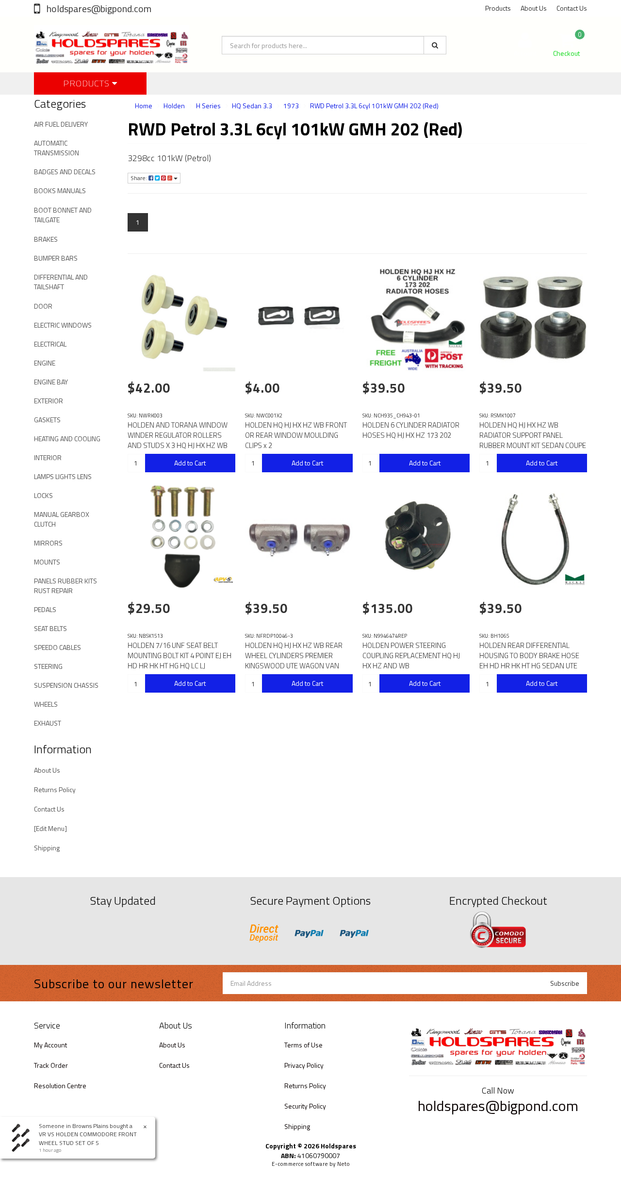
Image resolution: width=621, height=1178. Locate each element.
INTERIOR (48, 457)
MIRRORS (48, 543)
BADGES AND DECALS (65, 171)
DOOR (43, 306)
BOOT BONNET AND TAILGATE (63, 215)
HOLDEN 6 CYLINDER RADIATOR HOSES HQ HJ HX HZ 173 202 (410, 430)
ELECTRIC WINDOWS (63, 325)
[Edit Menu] (50, 828)
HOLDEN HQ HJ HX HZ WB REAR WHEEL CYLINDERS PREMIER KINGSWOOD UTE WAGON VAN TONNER (294, 660)
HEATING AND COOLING (67, 438)
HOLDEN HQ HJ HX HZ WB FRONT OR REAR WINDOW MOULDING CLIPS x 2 (296, 435)
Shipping (47, 848)
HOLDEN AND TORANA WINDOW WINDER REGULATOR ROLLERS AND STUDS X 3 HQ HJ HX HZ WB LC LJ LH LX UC (178, 440)
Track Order (51, 1065)
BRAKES (46, 239)
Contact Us (571, 8)
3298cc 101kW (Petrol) (169, 158)
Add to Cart (190, 463)
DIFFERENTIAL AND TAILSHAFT (61, 282)
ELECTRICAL (50, 344)
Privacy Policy (304, 1065)
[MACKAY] (575, 579)
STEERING (48, 666)
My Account (50, 1045)
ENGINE (44, 363)
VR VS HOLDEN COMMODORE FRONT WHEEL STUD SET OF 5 (88, 1138)
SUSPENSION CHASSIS (66, 685)
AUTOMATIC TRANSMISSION (56, 148)
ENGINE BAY (51, 382)
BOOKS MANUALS (60, 190)
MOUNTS (47, 562)
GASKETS (47, 420)
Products (498, 8)
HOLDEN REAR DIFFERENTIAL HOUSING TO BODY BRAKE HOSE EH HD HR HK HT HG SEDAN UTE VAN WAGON (529, 660)
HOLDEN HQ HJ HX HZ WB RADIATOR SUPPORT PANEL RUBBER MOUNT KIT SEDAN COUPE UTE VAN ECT (532, 440)
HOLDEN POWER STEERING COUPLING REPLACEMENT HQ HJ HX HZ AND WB (411, 655)
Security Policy (305, 1106)
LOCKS (43, 495)
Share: (139, 178)
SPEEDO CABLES (57, 647)
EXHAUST (47, 723)
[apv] (223, 579)
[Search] (435, 45)
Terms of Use (303, 1045)
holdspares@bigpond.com (98, 8)
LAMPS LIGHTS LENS (63, 476)
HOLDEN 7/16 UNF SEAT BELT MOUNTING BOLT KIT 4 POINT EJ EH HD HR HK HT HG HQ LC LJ (179, 655)
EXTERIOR (48, 401)
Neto (343, 1164)
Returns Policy (55, 789)
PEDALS (45, 609)
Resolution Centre (60, 1085)
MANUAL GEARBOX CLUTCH (61, 519)
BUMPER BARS (56, 258)
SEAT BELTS (50, 628)
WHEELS (46, 704)
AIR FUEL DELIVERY (61, 124)
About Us (534, 8)
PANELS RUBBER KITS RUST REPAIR (65, 586)
